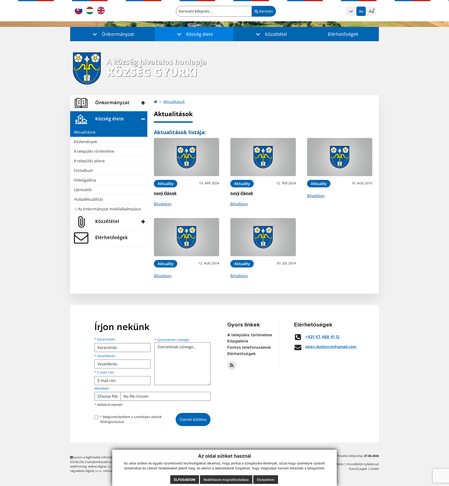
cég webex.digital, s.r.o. (86, 471)
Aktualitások (84, 132)
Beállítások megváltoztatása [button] (226, 480)
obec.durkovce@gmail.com (330, 347)
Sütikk (374, 469)
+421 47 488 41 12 (322, 337)
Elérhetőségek (343, 34)
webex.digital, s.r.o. (101, 466)
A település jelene (89, 160)
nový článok (165, 193)
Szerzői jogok (358, 469)
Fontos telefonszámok (249, 347)
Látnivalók (83, 189)
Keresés (265, 11)
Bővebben (163, 204)
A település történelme (94, 151)
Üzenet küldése (193, 419)
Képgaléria (237, 341)
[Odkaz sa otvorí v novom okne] (231, 365)
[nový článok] (186, 157)
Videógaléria (85, 180)
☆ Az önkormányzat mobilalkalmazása (107, 208)
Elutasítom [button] (265, 480)
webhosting (78, 466)
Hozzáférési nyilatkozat (363, 464)
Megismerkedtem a (131, 419)
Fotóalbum (83, 170)
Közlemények (85, 141)
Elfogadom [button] (184, 480)
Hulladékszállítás (88, 199)
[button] (112, 34)
